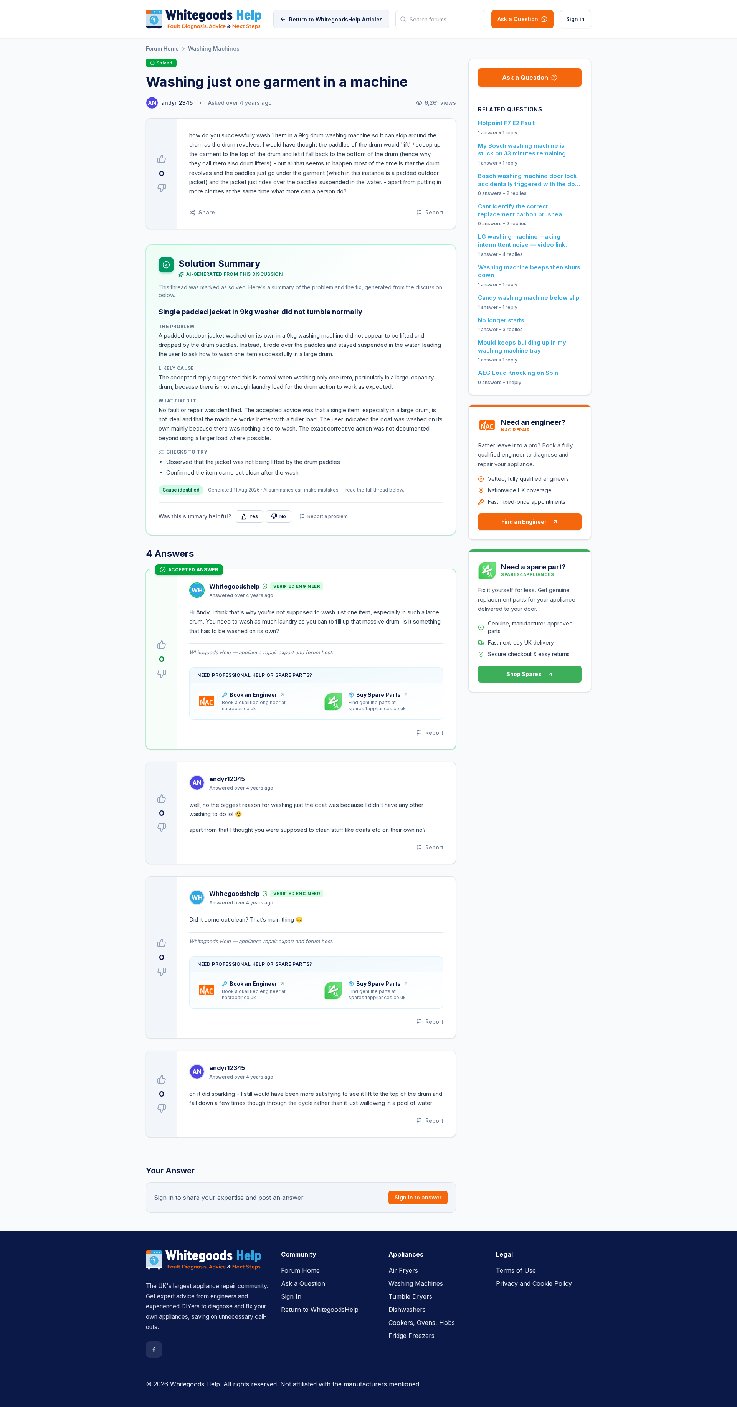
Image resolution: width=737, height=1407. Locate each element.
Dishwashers (407, 1309)
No (282, 516)
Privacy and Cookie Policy (534, 1283)
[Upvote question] (161, 159)
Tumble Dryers (410, 1296)
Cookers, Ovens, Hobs (421, 1322)
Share (206, 212)
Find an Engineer (524, 521)
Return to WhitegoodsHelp (320, 1309)
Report (434, 212)
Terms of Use (516, 1270)
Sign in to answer (418, 1197)
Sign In (291, 1296)
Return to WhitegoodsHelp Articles (336, 19)
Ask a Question (517, 19)
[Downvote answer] (161, 674)
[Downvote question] (161, 188)
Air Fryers (403, 1270)
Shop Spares (524, 674)
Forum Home (162, 48)
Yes (253, 516)
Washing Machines (214, 48)
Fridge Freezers (411, 1335)
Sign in (575, 19)
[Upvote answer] (161, 644)
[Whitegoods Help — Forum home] (203, 19)
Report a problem (327, 516)
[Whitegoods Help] (203, 1264)
